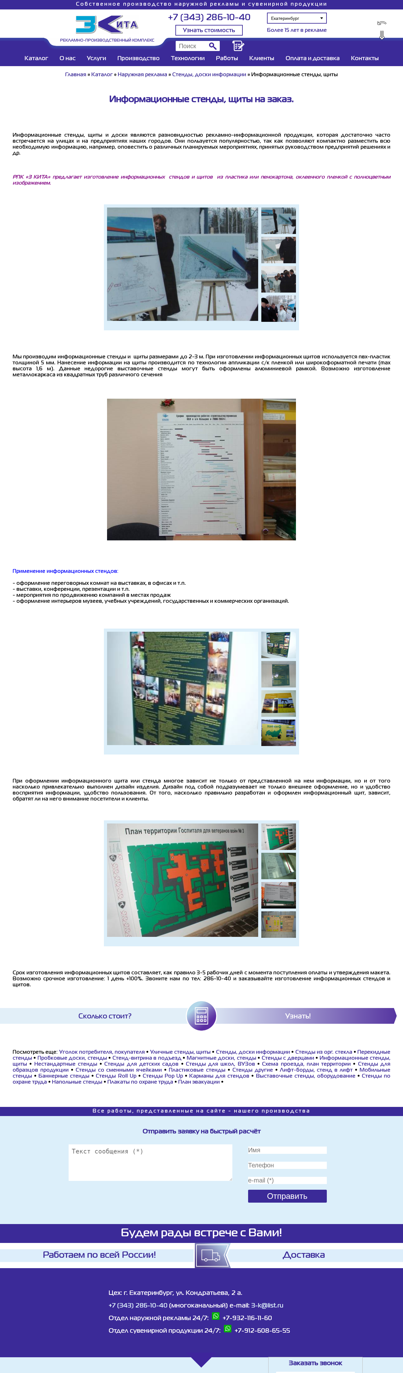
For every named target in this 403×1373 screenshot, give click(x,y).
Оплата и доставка (313, 58)
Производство (138, 58)
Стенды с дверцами (288, 1058)
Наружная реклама (142, 75)
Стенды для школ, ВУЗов (220, 1064)
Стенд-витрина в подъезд (146, 1058)
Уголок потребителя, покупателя (102, 1052)
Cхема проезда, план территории (306, 1064)
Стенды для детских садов (141, 1064)
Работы (227, 58)
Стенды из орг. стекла (323, 1052)
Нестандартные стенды (65, 1064)
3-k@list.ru (267, 1305)
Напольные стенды (77, 1082)
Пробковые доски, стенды (72, 1058)
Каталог (36, 58)
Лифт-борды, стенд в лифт (316, 1070)
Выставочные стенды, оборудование (305, 1076)
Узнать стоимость (209, 30)
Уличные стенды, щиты (180, 1052)
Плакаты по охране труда (140, 1082)
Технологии (188, 58)
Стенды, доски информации (209, 75)
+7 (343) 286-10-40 (209, 18)
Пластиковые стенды (197, 1070)
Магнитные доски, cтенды (221, 1058)
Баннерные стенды (63, 1076)
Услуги (96, 58)
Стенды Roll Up (117, 1076)
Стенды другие (252, 1070)
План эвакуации (199, 1082)
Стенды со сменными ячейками (119, 1070)
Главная (75, 75)
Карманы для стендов (219, 1076)
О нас (68, 58)
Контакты (365, 58)
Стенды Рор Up (163, 1076)
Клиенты (261, 58)
